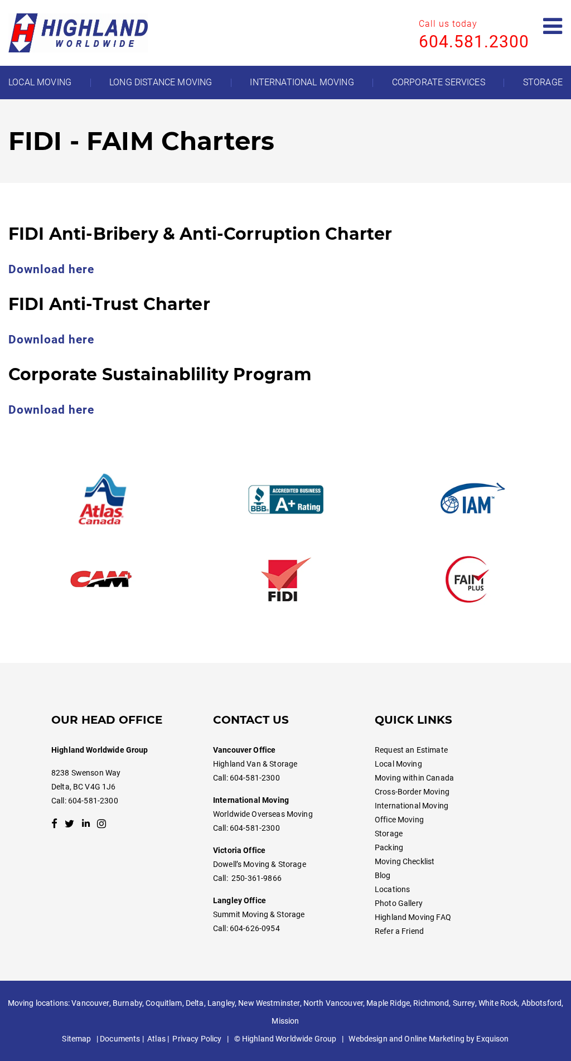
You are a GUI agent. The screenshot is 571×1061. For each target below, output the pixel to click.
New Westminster (268, 1003)
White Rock (497, 1003)
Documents (120, 1038)
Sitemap (76, 1038)
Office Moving (399, 819)
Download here (51, 269)
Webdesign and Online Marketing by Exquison (429, 1038)
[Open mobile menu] (553, 26)
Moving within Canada (414, 777)
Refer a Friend (399, 931)
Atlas (156, 1038)
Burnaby (127, 1003)
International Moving (411, 805)
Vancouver (90, 1003)
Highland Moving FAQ (413, 917)
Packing (389, 847)
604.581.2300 (474, 41)
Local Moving (398, 763)
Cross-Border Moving (412, 791)
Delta (195, 1003)
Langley (221, 1003)
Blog (383, 875)
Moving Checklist (404, 861)
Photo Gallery (399, 903)
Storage (389, 833)
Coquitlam (164, 1003)
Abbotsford (541, 1003)
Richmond (431, 1003)
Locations (392, 889)
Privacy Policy (196, 1038)
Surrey (464, 1003)
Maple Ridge (388, 1003)
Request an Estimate (411, 749)
